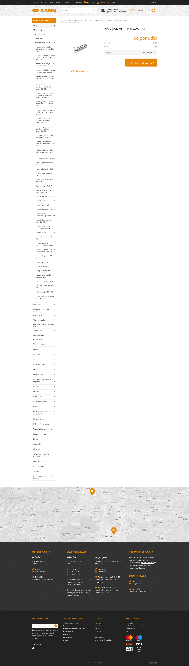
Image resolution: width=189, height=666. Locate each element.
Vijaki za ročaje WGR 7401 (45, 186)
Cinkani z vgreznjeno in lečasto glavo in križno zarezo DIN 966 (44, 95)
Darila (103, 2)
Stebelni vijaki (41, 233)
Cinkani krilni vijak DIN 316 (44, 174)
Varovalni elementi (40, 364)
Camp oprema (77, 2)
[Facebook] (33, 649)
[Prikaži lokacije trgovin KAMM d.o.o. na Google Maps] (94, 514)
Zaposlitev (97, 631)
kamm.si (63, 20)
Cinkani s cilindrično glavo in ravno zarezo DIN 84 (45, 71)
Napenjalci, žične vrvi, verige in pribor (43, 381)
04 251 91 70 (39, 569)
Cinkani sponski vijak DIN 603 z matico (45, 297)
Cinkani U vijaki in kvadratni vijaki (43, 325)
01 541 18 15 (102, 569)
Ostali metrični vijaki (42, 43)
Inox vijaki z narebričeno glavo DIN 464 (44, 221)
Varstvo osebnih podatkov (103, 640)
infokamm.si (40, 572)
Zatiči (35, 359)
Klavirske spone (39, 461)
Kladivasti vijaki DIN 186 (44, 292)
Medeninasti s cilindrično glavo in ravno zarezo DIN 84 (45, 78)
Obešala (36, 387)
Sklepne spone (38, 419)
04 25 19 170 (136, 581)
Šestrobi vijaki (39, 34)
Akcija (112, 3)
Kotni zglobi (37, 444)
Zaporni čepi (38, 331)
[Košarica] (151, 10)
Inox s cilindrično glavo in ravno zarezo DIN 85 (45, 276)
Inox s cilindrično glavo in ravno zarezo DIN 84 (45, 65)
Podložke (36, 354)
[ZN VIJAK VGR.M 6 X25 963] (80, 48)
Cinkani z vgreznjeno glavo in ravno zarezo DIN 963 (45, 144)
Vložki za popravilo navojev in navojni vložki (44, 413)
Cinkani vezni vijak (42, 205)
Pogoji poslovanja (100, 637)
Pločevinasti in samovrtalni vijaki (43, 310)
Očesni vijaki (38, 316)
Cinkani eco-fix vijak (43, 262)
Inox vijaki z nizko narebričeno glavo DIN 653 (45, 244)
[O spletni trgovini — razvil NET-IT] (153, 662)
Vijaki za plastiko (39, 320)
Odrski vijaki (37, 339)
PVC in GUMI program (41, 424)
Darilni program (68, 637)
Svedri (35, 407)
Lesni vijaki (37, 305)
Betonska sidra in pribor (42, 375)
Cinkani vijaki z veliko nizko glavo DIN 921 (43, 227)
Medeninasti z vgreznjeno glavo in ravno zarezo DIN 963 (45, 152)
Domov (35, 2)
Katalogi (97, 629)
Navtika (58, 2)
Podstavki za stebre (40, 434)
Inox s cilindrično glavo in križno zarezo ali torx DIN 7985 (45, 49)
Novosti (65, 640)
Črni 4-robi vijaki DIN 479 (45, 281)
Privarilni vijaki (41, 201)
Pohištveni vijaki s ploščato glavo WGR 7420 (45, 191)
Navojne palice (38, 397)
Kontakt (44, 2)
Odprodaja (91, 2)
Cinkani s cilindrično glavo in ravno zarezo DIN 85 (45, 250)
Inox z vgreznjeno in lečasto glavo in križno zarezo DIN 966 (44, 87)
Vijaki (51, 2)
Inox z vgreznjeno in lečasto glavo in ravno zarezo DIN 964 (43, 120)
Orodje (66, 2)
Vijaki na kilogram (39, 344)
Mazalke (36, 392)
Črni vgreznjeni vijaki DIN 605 (45, 287)
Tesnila (36, 471)
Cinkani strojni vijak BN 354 (44, 257)
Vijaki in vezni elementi (42, 20)
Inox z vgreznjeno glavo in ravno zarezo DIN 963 (45, 136)
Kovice (35, 369)
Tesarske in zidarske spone (43, 429)
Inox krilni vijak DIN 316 (44, 169)
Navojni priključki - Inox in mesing (42, 477)
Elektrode (36, 449)
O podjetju (97, 623)
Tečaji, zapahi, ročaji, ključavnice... (41, 455)
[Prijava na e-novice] (56, 626)
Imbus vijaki (38, 38)
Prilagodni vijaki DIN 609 (44, 271)
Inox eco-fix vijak (41, 266)
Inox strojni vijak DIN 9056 (45, 196)
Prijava (153, 2)
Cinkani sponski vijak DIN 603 (45, 164)
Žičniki (35, 439)
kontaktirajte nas (149, 53)
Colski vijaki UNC (39, 335)
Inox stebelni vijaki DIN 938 (44, 238)
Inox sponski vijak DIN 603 (45, 158)
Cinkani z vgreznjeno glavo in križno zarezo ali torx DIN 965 (45, 112)
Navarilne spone (39, 466)
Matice (35, 349)
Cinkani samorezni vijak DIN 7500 (44, 181)
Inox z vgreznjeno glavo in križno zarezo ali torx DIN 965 (45, 104)
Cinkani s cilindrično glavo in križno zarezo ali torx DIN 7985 (45, 57)
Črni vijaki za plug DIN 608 (45, 209)
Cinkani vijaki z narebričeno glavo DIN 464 (45, 215)
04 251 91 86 (74, 569)
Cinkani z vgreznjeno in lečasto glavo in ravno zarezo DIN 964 (44, 129)
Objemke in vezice (40, 402)
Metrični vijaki (38, 30)
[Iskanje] (94, 10)
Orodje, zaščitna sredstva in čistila (74, 629)
